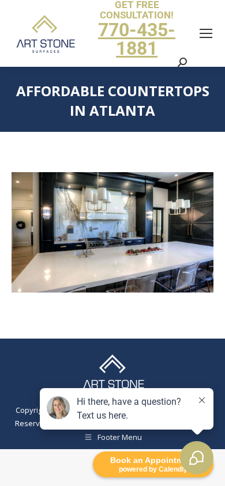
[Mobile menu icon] (205, 33)
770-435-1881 (136, 39)
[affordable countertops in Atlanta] (112, 232)
